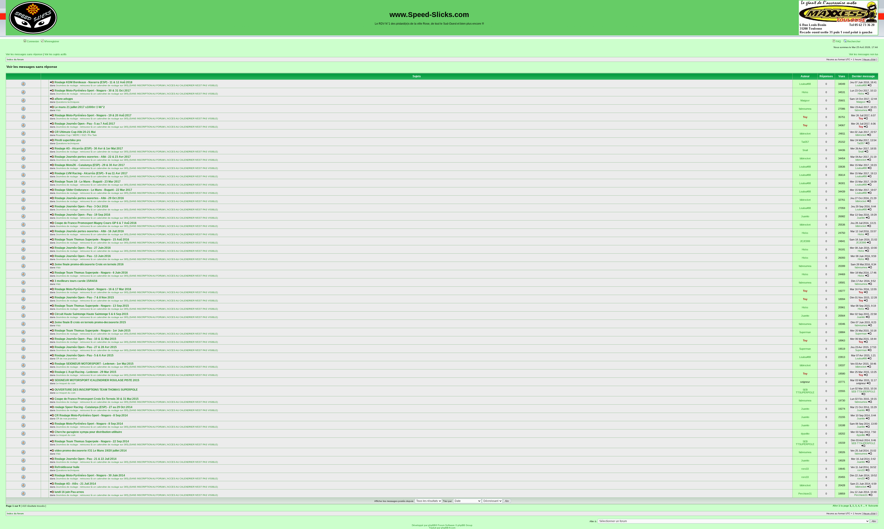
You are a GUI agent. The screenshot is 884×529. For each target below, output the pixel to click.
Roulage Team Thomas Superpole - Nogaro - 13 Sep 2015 (92, 305)
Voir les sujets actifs (55, 54)
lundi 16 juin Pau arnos (69, 492)
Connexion (32, 41)
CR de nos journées (66, 358)
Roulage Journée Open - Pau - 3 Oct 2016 (81, 206)
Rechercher (853, 41)
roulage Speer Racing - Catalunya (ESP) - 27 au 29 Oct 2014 (93, 407)
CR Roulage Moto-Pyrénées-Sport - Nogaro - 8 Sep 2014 (91, 415)
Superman (805, 332)
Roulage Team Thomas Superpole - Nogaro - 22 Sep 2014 (92, 441)
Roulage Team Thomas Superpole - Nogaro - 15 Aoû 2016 (92, 239)
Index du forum (15, 59)
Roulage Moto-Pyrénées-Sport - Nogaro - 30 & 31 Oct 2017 (93, 90)
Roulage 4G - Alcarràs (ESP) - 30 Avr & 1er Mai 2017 (89, 148)
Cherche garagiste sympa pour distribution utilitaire (88, 432)
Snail (805, 150)
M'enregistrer (51, 41)
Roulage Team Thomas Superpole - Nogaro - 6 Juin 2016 (91, 272)
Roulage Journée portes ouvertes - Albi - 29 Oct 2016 (89, 198)
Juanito (805, 216)
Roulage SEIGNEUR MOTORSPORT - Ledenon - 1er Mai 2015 (94, 363)
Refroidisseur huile (67, 467)
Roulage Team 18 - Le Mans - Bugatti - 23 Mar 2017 (88, 181)
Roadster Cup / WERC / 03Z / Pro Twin (76, 135)
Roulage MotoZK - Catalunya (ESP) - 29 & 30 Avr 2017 (90, 165)
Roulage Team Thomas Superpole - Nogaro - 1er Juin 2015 (93, 330)
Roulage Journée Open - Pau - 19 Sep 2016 (82, 214)
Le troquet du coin (66, 383)
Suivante (873, 505)
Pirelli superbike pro (68, 140)
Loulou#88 (805, 84)
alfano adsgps (64, 98)
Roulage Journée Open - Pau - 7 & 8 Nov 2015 (84, 297)
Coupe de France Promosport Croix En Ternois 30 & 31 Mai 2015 (97, 398)
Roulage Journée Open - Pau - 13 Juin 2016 (83, 256)
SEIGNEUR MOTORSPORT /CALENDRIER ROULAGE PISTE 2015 (97, 380)
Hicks (805, 92)
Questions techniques (67, 102)
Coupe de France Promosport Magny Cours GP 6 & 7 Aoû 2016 (96, 223)
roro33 (805, 468)
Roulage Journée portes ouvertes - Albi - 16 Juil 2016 (89, 231)
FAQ (838, 41)
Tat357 (805, 141)
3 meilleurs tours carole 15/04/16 (76, 281)
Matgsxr (805, 100)
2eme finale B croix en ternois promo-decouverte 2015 (90, 322)
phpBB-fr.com (448, 527)
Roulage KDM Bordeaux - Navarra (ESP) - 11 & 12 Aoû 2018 (93, 82)
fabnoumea (805, 108)
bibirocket (805, 133)
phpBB (432, 525)
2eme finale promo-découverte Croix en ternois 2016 (89, 264)
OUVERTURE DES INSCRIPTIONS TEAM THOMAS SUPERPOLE (96, 389)
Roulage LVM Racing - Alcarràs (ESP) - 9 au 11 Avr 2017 (91, 173)
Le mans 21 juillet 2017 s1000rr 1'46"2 (80, 107)
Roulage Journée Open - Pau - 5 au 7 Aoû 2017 (85, 123)
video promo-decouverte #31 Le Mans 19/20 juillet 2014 (91, 450)
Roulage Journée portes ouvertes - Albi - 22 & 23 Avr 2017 (93, 156)
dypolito (805, 433)
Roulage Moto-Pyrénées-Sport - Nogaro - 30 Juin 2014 (90, 475)
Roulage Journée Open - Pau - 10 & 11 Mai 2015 (85, 338)
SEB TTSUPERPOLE (805, 391)
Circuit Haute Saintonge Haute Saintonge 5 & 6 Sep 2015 (91, 314)
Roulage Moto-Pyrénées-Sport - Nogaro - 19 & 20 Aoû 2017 (93, 115)
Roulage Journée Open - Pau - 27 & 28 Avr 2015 (86, 347)
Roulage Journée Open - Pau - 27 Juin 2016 (83, 247)
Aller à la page (841, 505)
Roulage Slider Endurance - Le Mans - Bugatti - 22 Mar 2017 (93, 190)
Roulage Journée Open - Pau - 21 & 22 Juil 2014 (85, 458)
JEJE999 (805, 241)
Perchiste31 (805, 493)
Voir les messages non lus (863, 54)
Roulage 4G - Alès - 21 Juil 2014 (75, 483)
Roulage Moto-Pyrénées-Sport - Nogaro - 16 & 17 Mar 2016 (93, 289)
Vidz (58, 110)
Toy (805, 117)
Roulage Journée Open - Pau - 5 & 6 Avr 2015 (84, 355)
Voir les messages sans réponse (24, 54)
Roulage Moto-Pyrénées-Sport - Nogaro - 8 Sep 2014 (89, 423)
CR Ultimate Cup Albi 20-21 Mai (75, 132)
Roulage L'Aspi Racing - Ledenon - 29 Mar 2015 (85, 372)
